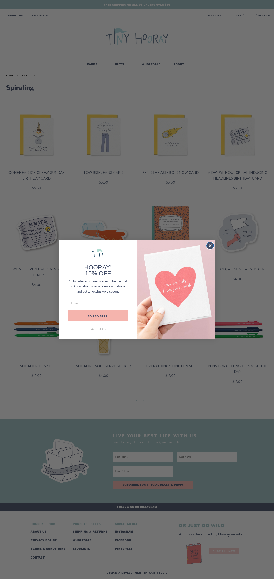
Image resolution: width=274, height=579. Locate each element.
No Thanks (98, 328)
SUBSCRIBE (98, 316)
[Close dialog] (210, 245)
